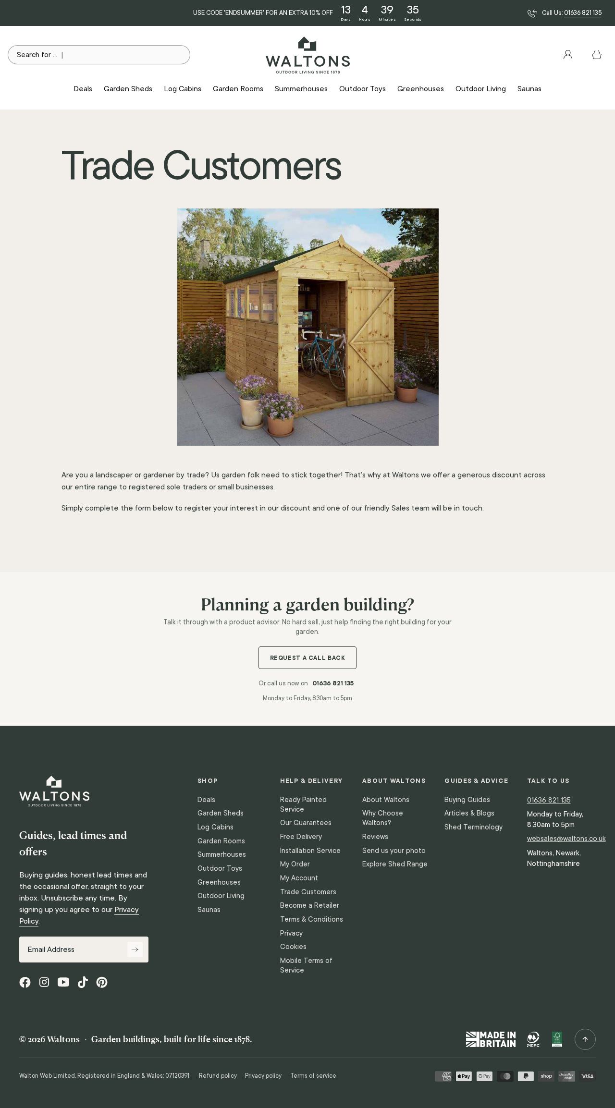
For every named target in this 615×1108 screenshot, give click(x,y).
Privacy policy (263, 1075)
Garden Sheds (220, 813)
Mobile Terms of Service (306, 965)
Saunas (209, 909)
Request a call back (307, 657)
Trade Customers (308, 892)
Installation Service (310, 850)
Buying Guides (467, 799)
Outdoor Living (221, 896)
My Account (299, 878)
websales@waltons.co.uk (566, 838)
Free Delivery (301, 836)
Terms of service (313, 1075)
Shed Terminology (473, 827)
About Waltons (385, 799)
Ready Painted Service (303, 804)
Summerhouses (221, 854)
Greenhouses (219, 882)
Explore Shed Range (395, 864)
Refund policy (218, 1075)
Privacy (291, 933)
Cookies (293, 946)
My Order (295, 864)
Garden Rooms (221, 841)
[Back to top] (585, 1039)
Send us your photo (394, 850)
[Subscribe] (135, 949)
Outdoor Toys (219, 868)
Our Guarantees (306, 823)
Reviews (375, 836)
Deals (206, 799)
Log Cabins (215, 827)
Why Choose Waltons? (382, 818)
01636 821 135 (583, 13)
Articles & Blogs (469, 813)
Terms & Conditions (311, 919)
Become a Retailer (309, 905)
